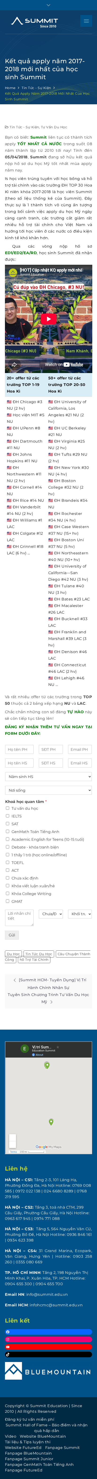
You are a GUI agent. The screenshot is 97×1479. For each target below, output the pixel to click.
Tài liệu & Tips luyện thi (28, 1442)
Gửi (12, 935)
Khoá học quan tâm (26, 801)
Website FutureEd (23, 1447)
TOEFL (18, 862)
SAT (15, 824)
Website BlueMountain (43, 1436)
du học (13, 954)
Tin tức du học (38, 954)
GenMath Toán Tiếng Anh (35, 831)
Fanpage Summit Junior (29, 1459)
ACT (15, 870)
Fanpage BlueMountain (28, 1453)
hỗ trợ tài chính (34, 959)
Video (10, 1436)
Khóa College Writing (31, 893)
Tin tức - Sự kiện (24, 127)
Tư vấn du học (54, 127)
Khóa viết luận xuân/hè (33, 886)
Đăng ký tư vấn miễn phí (29, 1419)
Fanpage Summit (62, 1447)
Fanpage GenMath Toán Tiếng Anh (39, 1464)
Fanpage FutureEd (24, 1470)
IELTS (17, 816)
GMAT (17, 901)
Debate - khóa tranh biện (35, 847)
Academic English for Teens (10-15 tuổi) (48, 839)
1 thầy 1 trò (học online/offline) (39, 855)
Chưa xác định (25, 878)
